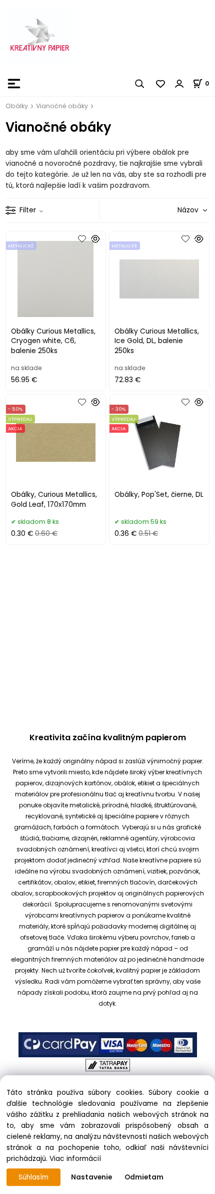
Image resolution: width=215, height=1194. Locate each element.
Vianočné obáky (62, 106)
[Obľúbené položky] (161, 84)
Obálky (17, 106)
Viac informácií (75, 1158)
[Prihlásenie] (179, 84)
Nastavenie (91, 1177)
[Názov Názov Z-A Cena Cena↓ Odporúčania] (178, 210)
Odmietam (144, 1177)
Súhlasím (33, 1177)
